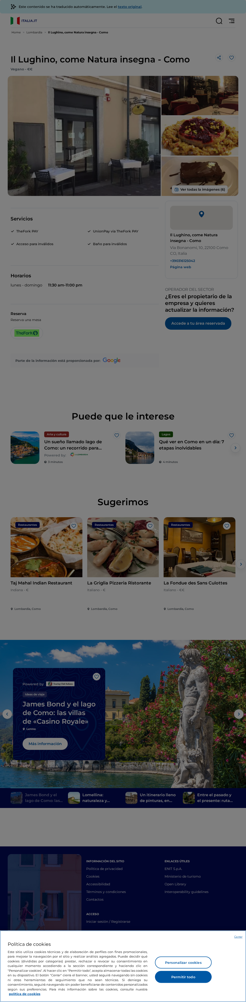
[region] (123, 966)
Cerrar (238, 936)
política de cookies (24, 994)
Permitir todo (183, 977)
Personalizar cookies (183, 962)
